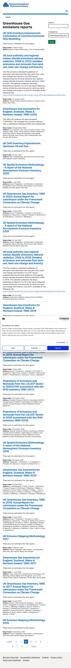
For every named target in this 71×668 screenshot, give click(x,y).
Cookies (45, 657)
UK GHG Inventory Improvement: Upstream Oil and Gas (22, 145)
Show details (61, 342)
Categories (52, 32)
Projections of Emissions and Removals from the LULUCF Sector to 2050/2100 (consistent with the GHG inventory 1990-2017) (23, 385)
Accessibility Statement (30, 657)
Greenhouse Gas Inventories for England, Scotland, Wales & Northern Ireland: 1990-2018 (21, 472)
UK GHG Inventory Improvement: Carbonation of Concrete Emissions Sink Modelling (24, 35)
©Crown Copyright (10, 657)
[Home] (21, 6)
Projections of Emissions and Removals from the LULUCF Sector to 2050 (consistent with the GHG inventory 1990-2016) (23, 416)
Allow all (58, 348)
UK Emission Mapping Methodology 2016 (24, 622)
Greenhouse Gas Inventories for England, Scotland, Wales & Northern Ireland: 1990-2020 (21, 111)
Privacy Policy (56, 657)
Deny (13, 348)
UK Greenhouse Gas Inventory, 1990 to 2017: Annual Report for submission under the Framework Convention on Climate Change (24, 588)
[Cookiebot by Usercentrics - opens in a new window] (61, 318)
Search (51, 23)
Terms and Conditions (12, 660)
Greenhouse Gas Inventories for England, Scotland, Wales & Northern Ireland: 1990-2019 (21, 307)
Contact (26, 660)
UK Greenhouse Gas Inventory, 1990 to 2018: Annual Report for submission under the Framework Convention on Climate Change (24, 504)
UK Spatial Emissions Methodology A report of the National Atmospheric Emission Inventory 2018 (23, 447)
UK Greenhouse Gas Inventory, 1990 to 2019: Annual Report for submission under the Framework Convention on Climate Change (24, 356)
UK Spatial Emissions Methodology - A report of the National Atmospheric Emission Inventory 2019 (23, 227)
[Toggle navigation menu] (66, 11)
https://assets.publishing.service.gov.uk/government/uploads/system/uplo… (34, 95)
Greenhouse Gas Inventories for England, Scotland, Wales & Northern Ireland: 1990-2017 (21, 560)
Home (8, 17)
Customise (34, 348)
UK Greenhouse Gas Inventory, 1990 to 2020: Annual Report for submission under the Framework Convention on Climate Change (24, 198)
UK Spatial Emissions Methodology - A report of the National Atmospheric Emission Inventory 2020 (23, 169)
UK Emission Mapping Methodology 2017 (24, 538)
